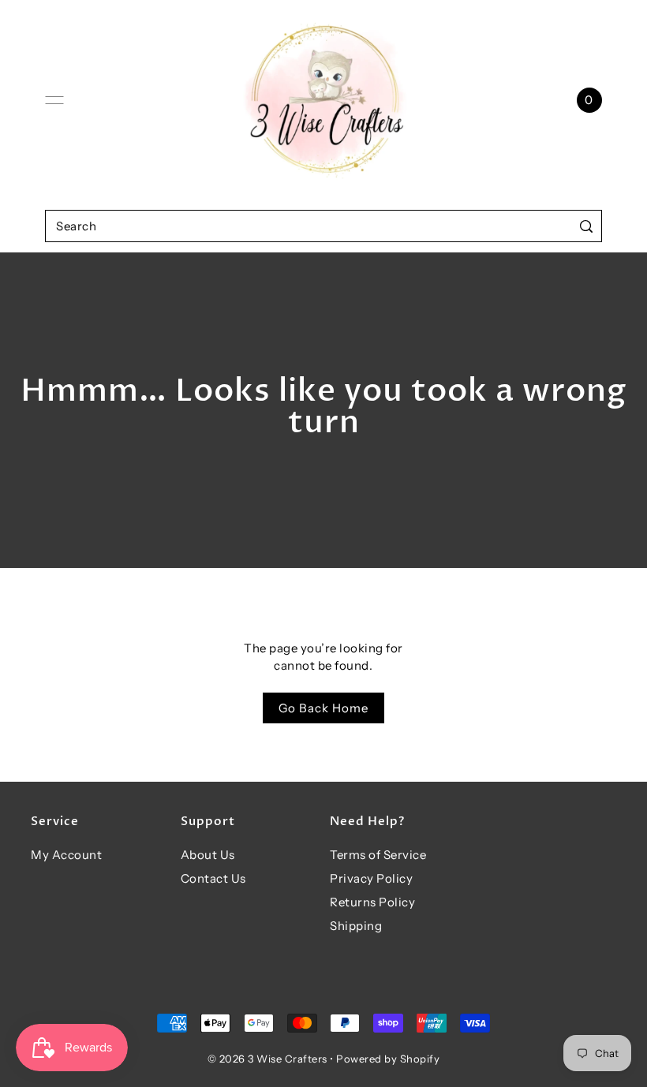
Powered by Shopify (387, 1058)
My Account (66, 854)
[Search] (586, 226)
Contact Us (213, 878)
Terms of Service (378, 854)
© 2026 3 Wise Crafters (267, 1058)
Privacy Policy (371, 878)
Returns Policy (372, 902)
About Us (208, 854)
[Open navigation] (54, 100)
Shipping (356, 925)
